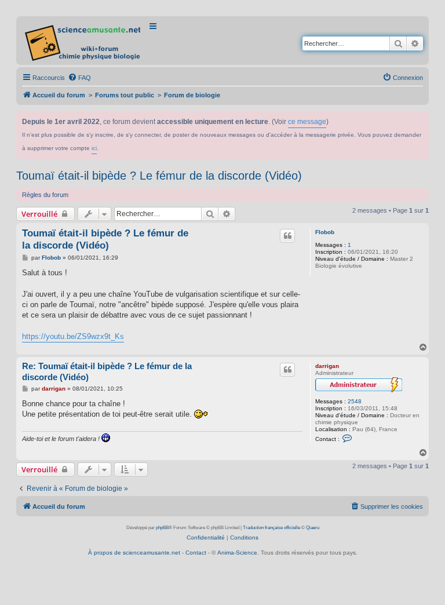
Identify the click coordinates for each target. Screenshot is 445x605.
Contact (195, 552)
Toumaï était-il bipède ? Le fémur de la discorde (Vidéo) (159, 175)
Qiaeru (312, 527)
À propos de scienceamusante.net (134, 552)
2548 (355, 401)
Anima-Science (237, 552)
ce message (307, 122)
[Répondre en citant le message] (287, 236)
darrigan (327, 366)
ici (94, 148)
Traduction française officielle (271, 527)
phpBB (162, 527)
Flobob (324, 232)
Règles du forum (45, 194)
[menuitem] (79, 78)
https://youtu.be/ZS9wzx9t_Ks (73, 336)
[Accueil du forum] (83, 40)
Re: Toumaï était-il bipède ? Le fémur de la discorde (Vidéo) (107, 371)
